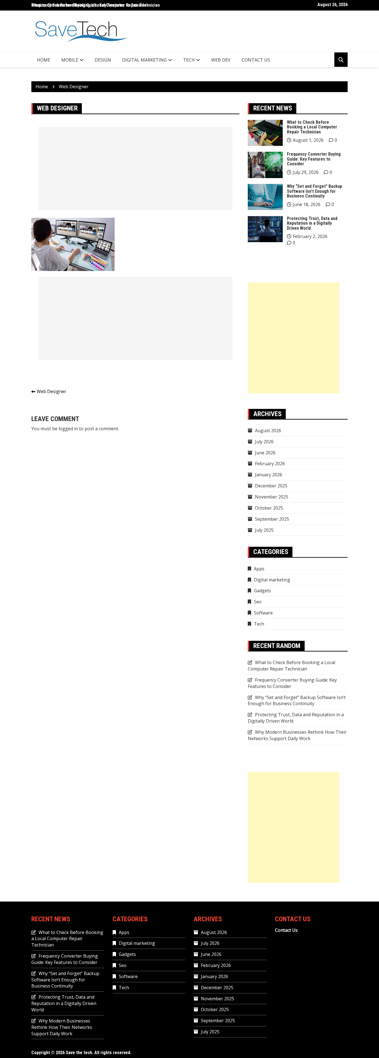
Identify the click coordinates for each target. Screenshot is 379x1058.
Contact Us (256, 60)
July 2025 (264, 530)
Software (263, 613)
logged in (68, 429)
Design (103, 60)
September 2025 (272, 519)
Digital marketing (144, 60)
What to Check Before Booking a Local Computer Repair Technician (95, 5)
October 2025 (269, 508)
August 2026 (268, 430)
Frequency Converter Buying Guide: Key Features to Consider (314, 158)
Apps (259, 569)
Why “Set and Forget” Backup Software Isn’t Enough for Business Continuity (314, 191)
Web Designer (51, 391)
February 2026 (270, 463)
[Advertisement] (135, 168)
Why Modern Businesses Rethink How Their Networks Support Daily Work (297, 735)
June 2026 (265, 453)
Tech (189, 60)
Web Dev (221, 60)
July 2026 (264, 442)
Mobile (69, 60)
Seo (258, 602)
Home (43, 60)
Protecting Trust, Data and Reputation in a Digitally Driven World (312, 223)
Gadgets (262, 591)
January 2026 (268, 475)
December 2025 (271, 486)
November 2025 (271, 497)
